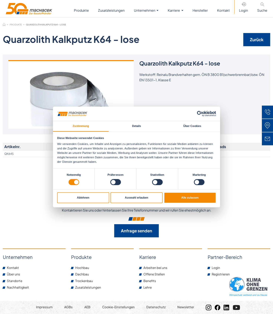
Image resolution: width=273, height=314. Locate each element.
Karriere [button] (174, 10)
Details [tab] (136, 125)
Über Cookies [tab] (192, 125)
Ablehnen (83, 197)
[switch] (115, 182)
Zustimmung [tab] (81, 125)
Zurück (257, 39)
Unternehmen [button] (145, 10)
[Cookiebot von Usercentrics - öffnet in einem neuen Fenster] (199, 114)
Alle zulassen (190, 197)
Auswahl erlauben (136, 197)
